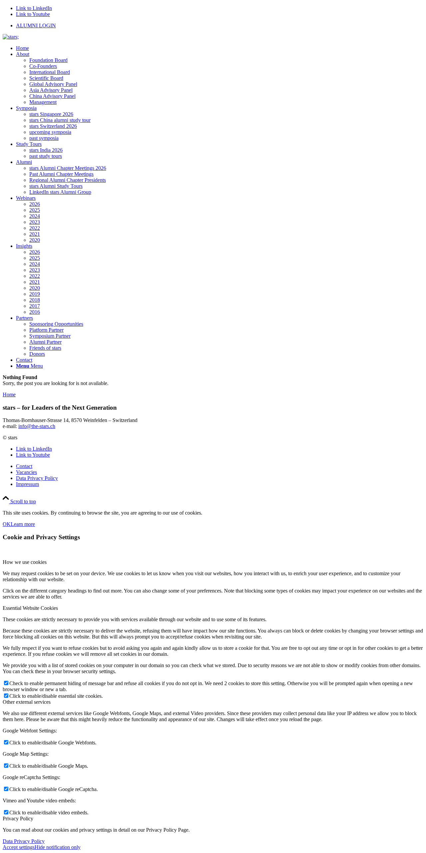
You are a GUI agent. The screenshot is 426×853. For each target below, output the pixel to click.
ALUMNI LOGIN (36, 25)
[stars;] (11, 37)
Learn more (23, 524)
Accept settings (19, 847)
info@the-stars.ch (36, 426)
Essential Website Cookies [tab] (30, 608)
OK (7, 524)
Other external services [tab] (27, 702)
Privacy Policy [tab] (18, 818)
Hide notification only (58, 847)
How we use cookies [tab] (25, 562)
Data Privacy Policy (24, 841)
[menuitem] (219, 26)
